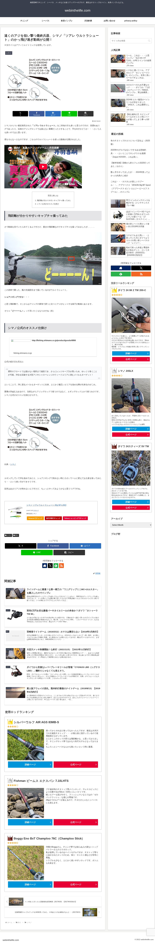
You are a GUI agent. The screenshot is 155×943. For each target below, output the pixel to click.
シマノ (13, 464)
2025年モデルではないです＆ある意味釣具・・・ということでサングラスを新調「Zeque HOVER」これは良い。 (128, 153)
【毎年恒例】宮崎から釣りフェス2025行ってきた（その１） (130, 164)
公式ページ (75, 764)
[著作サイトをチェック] (44, 565)
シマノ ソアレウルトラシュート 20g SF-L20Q (46, 505)
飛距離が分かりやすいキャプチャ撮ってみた (54, 200)
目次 (50, 195)
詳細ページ (30, 764)
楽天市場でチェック (53, 518)
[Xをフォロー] (50, 565)
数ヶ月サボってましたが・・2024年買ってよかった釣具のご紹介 (130, 174)
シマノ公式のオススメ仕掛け (48, 204)
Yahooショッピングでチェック (75, 518)
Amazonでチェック (35, 518)
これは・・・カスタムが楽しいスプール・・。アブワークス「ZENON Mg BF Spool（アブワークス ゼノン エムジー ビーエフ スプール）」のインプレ (131, 186)
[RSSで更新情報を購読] (61, 565)
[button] (85, 113)
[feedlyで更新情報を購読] (55, 565)
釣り (16, 535)
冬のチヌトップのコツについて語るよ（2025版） (130, 142)
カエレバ (36, 510)
